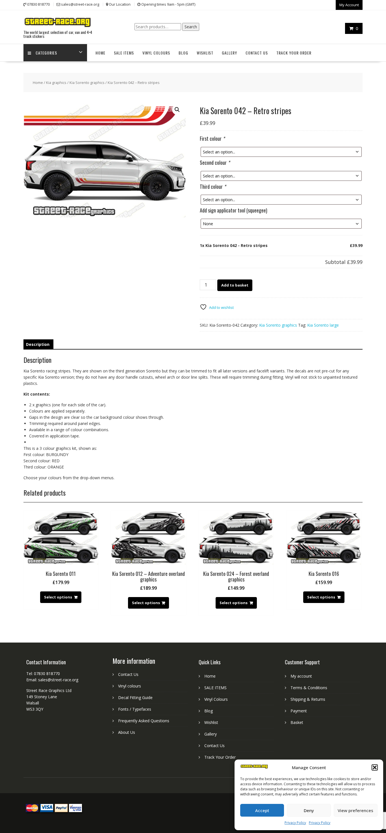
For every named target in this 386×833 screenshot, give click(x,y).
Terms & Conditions (308, 687)
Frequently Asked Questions (143, 720)
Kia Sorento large (323, 325)
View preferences (355, 810)
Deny (309, 810)
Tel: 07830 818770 (43, 673)
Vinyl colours (129, 686)
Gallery (229, 53)
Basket (296, 722)
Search (191, 26)
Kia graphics (56, 82)
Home (100, 53)
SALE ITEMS (124, 53)
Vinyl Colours (156, 53)
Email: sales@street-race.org (52, 679)
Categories (46, 53)
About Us (126, 732)
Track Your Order (293, 53)
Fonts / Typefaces (134, 709)
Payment (298, 710)
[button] (375, 767)
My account (301, 676)
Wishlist (205, 53)
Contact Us (257, 53)
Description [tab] (37, 344)
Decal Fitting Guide (135, 697)
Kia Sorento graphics (87, 82)
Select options (58, 597)
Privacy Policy (295, 822)
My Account (349, 4)
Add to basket (234, 285)
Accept (262, 810)
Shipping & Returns (307, 699)
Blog (183, 53)
